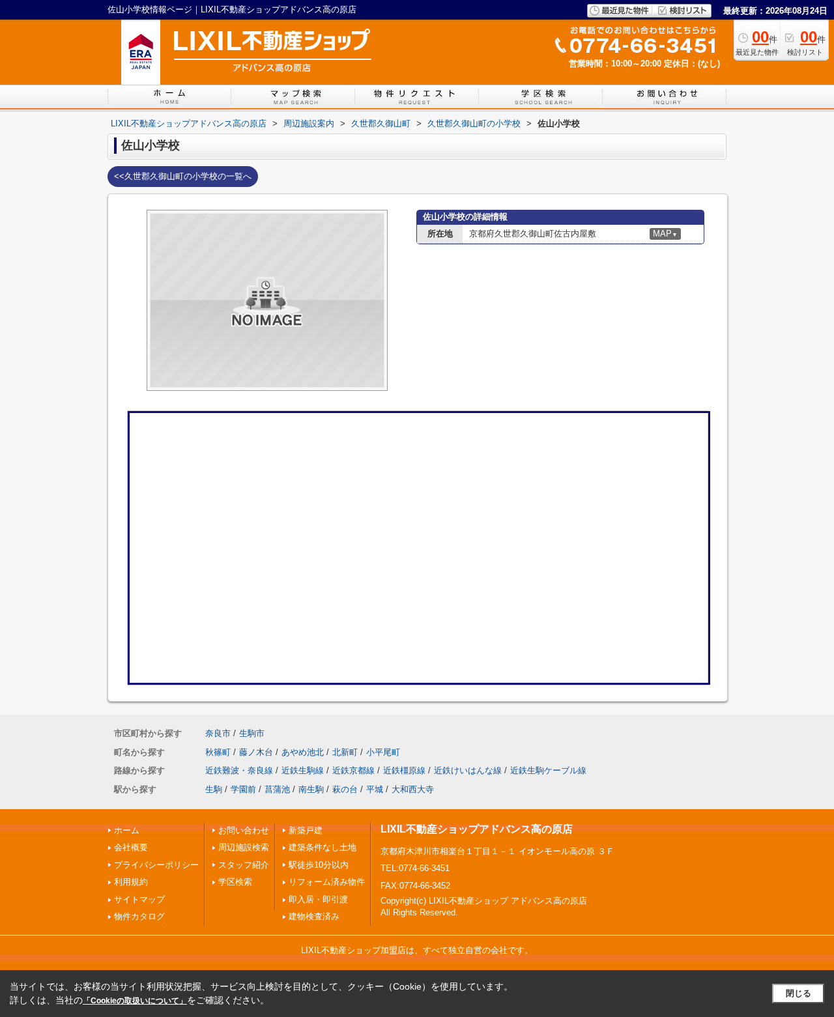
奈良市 (218, 733)
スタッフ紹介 (243, 865)
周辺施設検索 (243, 847)
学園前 (243, 789)
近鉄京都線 (353, 770)
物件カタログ (139, 916)
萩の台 (345, 789)
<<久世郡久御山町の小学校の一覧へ (183, 176)
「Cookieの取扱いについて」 (135, 1000)
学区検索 (235, 882)
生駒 (213, 789)
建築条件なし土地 (322, 847)
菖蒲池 (277, 789)
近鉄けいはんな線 (468, 770)
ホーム (126, 830)
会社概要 (131, 847)
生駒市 (252, 733)
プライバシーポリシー (156, 865)
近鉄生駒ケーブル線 (548, 770)
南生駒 (311, 789)
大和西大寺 (413, 789)
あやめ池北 (302, 752)
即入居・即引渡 (318, 899)
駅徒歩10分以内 (319, 865)
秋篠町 (218, 752)
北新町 (345, 752)
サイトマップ (139, 899)
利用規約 (131, 882)
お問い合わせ (243, 830)
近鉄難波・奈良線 (239, 770)
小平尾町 (383, 752)
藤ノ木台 (256, 752)
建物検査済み (314, 916)
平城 (374, 789)
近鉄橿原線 (404, 770)
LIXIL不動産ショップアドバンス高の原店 (477, 829)
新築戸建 (306, 830)
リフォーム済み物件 (327, 882)
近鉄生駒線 (302, 770)
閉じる (798, 993)
